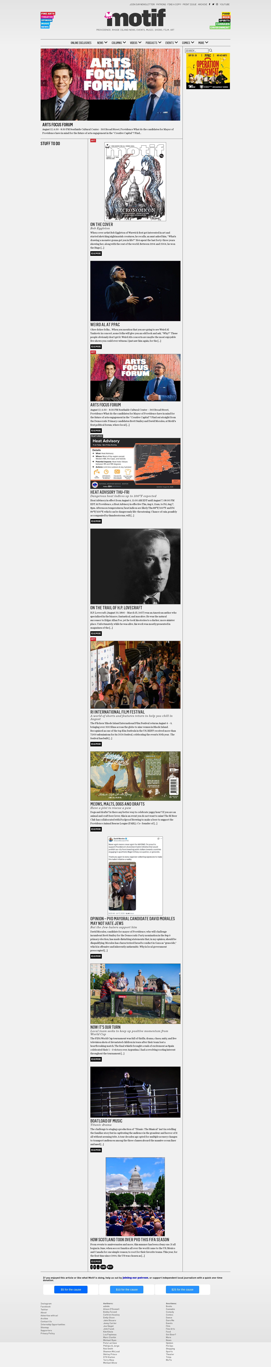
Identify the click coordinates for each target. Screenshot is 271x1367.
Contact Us (46, 1322)
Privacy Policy (48, 1334)
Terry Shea (108, 1360)
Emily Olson (108, 1318)
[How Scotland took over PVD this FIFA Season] (135, 1192)
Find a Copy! (174, 4)
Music (45, 23)
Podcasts (151, 43)
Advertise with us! (49, 1316)
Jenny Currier (110, 1323)
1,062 (103, 1267)
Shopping (170, 1349)
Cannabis (223, 24)
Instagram (217, 4)
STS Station (109, 1357)
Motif (135, 19)
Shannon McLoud (111, 1352)
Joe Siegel (108, 1326)
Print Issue (190, 4)
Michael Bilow (110, 1363)
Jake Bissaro (109, 1321)
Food (226, 14)
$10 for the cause (127, 1289)
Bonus (94, 259)
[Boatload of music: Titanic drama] (135, 1088)
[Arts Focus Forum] (135, 373)
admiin (106, 1306)
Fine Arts (48, 14)
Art (93, 140)
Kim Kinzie (108, 1332)
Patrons (161, 4)
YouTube (225, 4)
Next (110, 1267)
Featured (96, 436)
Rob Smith (108, 1349)
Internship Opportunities (53, 1325)
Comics (186, 43)
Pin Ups (169, 1346)
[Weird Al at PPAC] (135, 287)
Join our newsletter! (142, 4)
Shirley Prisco (110, 1354)
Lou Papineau (109, 1335)
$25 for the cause (182, 1289)
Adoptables (98, 750)
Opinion (46, 20)
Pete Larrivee (110, 1343)
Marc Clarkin (109, 1338)
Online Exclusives (81, 43)
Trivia (168, 1357)
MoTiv (169, 1360)
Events (169, 43)
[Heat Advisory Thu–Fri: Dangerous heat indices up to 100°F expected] (135, 459)
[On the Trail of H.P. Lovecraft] (135, 562)
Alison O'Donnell (111, 1309)
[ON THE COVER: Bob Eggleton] (135, 180)
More (201, 43)
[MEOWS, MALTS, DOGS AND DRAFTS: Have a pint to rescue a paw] (135, 772)
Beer (226, 17)
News (45, 27)
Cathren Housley (111, 1315)
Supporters (46, 1331)
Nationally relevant (104, 835)
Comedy (170, 1312)
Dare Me (170, 1321)
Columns (117, 43)
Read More (96, 253)
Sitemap (45, 1328)
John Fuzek (108, 1329)
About (44, 1313)
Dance (169, 1318)
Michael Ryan (109, 1340)
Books (169, 1306)
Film (168, 1326)
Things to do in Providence (108, 527)
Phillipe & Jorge (111, 1346)
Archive (202, 4)
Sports (95, 1156)
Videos (133, 43)
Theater (47, 17)
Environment (220, 27)
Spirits (224, 20)
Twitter (213, 4)
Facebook (210, 4)
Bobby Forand (110, 1312)
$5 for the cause (71, 1289)
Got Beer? (171, 1335)
